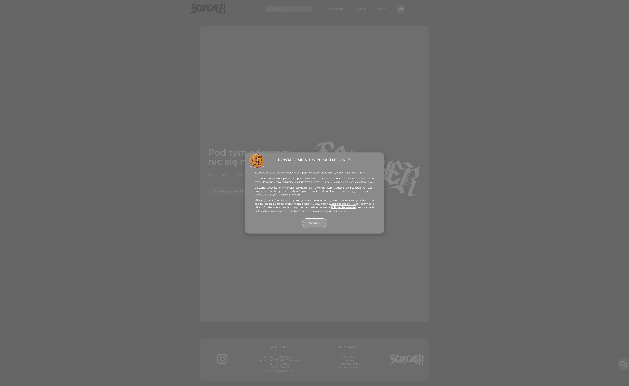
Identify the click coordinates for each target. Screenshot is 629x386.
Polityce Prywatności (343, 207)
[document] (314, 193)
